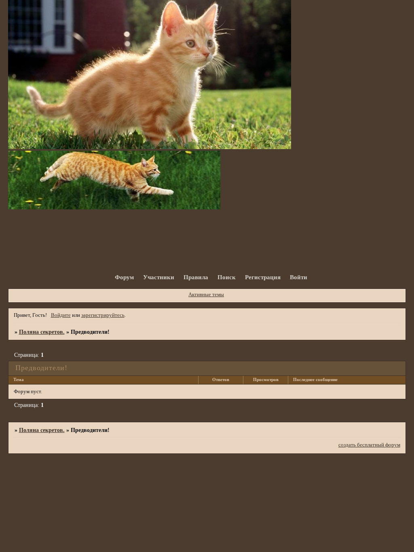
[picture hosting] (114, 208)
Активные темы (206, 294)
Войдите (61, 315)
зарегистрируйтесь (103, 315)
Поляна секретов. (42, 332)
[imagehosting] (149, 147)
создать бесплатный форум (369, 445)
